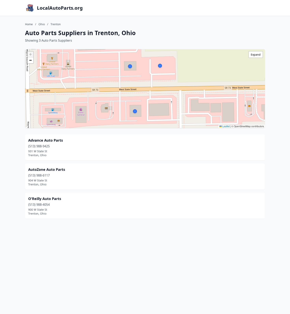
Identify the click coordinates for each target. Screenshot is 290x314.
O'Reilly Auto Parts (44, 198)
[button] (135, 111)
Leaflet (226, 126)
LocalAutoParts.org (60, 8)
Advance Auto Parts (45, 140)
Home (29, 24)
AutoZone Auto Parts (46, 169)
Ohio (41, 24)
